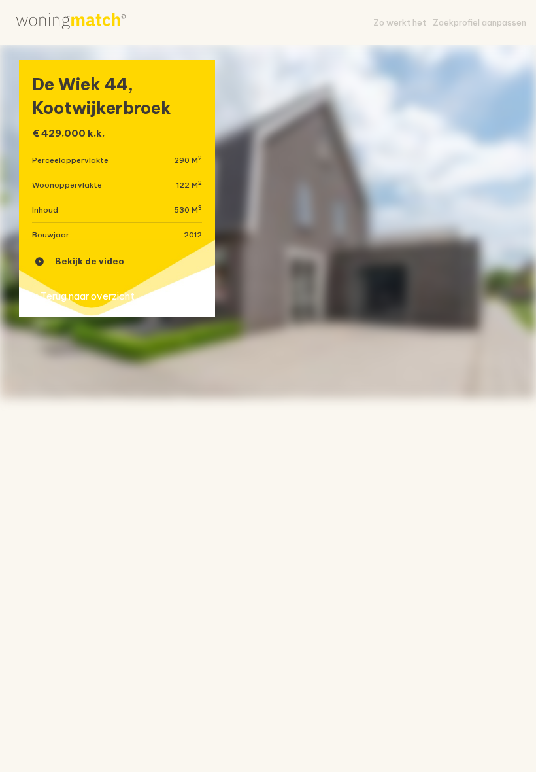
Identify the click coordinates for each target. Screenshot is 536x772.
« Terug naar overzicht (83, 296)
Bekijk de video (89, 261)
